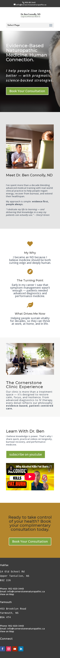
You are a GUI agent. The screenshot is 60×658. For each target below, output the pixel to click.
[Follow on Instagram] (8, 648)
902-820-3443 (16, 588)
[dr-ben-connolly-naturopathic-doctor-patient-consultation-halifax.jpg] (30, 373)
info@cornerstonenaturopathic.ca (26, 591)
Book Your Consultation (27, 91)
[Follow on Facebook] (2, 648)
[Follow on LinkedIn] (20, 648)
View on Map (7, 594)
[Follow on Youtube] (14, 648)
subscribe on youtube (25, 454)
